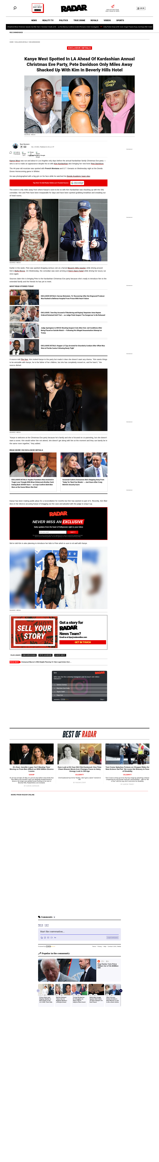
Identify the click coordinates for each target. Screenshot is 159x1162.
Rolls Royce (20, 271)
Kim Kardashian (34, 42)
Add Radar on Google (38, 155)
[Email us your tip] (38, 12)
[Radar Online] (74, 8)
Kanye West (60, 655)
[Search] (15, 9)
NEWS (34, 20)
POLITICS (63, 20)
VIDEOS (107, 20)
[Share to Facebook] (17, 152)
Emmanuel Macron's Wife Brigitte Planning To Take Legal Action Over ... (46, 662)
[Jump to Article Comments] (11, 152)
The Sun (24, 359)
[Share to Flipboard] (31, 152)
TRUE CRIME (79, 20)
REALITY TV (48, 20)
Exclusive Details (21, 42)
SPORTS (120, 20)
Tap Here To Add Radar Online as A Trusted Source (50, 183)
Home (11, 42)
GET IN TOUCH (83, 642)
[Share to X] (24, 152)
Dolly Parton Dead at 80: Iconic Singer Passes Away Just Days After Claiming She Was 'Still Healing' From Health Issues (103, 27)
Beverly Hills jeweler (77, 268)
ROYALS (94, 20)
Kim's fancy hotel (76, 271)
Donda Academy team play (78, 176)
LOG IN (141, 8)
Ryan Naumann (25, 144)
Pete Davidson (45, 655)
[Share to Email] (38, 152)
